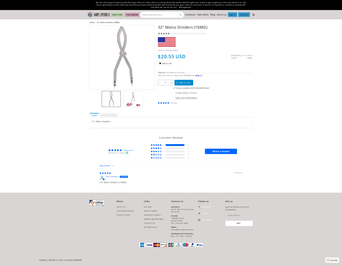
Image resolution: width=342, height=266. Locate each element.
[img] (105, 173)
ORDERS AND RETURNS (154, 219)
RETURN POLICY (150, 227)
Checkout (244, 14)
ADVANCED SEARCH (152, 215)
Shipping (161, 72)
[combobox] (159, 15)
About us (222, 14)
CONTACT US (149, 223)
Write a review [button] (221, 151)
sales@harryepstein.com (182, 229)
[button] (164, 103)
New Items (203, 14)
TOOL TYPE (117, 15)
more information (109, 115)
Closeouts (190, 14)
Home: (92, 22)
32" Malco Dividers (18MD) (108, 22)
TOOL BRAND (132, 15)
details (94, 115)
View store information (186, 97)
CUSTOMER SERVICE (125, 211)
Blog (212, 14)
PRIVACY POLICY (123, 215)
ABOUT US (121, 207)
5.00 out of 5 (128, 150)
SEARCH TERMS (150, 211)
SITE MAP (148, 207)
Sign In (232, 14)
